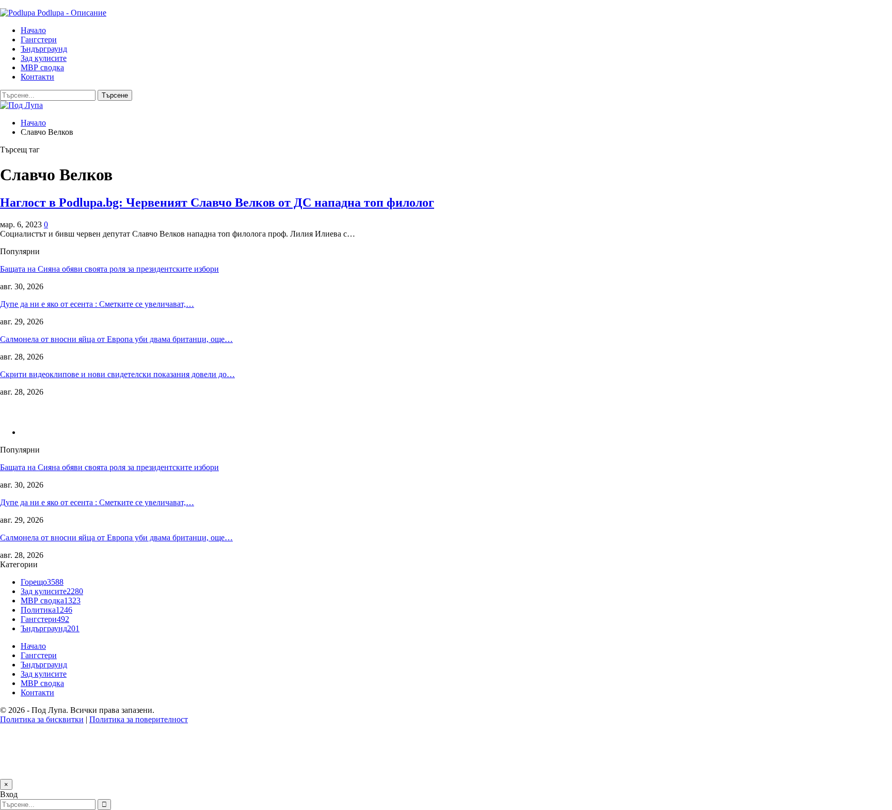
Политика (46, 609)
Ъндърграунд (44, 48)
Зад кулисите (44, 58)
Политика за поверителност (138, 719)
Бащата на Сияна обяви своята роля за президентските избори (109, 268)
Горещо (42, 582)
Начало (33, 30)
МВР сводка (42, 67)
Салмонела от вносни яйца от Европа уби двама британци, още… (116, 339)
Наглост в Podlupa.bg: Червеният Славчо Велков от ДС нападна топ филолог (217, 202)
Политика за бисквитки (42, 719)
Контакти (37, 76)
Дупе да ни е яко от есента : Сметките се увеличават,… (97, 304)
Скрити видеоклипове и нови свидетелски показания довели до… (117, 374)
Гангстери (39, 39)
